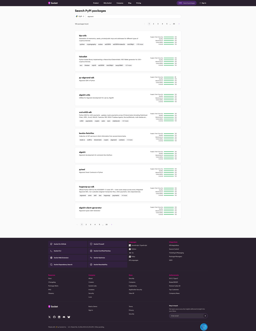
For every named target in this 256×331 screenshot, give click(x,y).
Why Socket (108, 3)
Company (120, 3)
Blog (129, 3)
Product (96, 3)
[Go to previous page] (144, 24)
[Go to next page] (179, 24)
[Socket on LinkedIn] (59, 317)
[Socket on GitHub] (54, 317)
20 (174, 24)
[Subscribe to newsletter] (205, 316)
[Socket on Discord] (64, 317)
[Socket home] (53, 3)
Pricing (138, 3)
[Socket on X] (49, 317)
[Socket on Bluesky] (69, 317)
